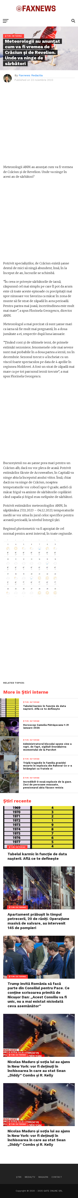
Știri (18, 1177)
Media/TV (30, 1177)
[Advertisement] (39, 126)
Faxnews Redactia (31, 75)
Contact (56, 1177)
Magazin (43, 1177)
